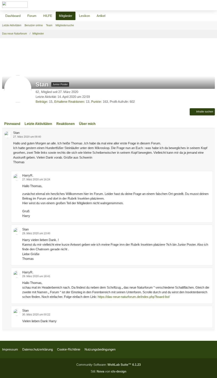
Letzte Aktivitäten (38, 124)
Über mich (87, 124)
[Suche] (190, 5)
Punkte (96, 101)
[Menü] (211, 5)
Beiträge (41, 101)
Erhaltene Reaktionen (69, 101)
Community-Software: (108, 364)
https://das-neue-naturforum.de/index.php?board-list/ (134, 297)
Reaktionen (65, 124)
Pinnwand (12, 124)
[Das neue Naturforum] (14, 4)
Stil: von (108, 371)
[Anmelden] (201, 5)
